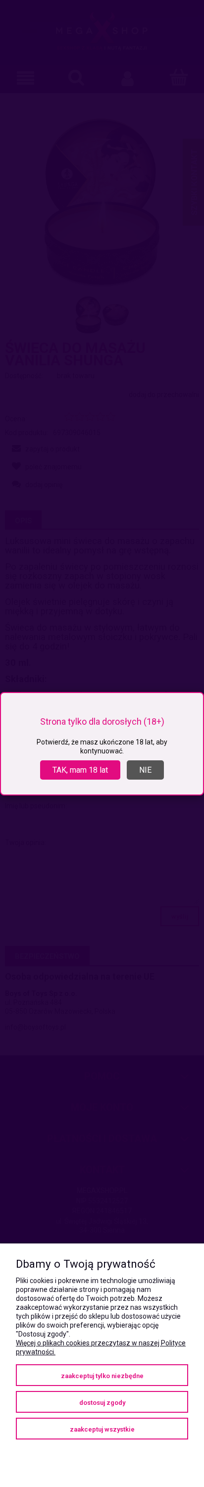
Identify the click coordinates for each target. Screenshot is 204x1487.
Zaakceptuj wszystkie (102, 1429)
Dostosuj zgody (102, 1402)
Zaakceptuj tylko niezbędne (102, 1376)
